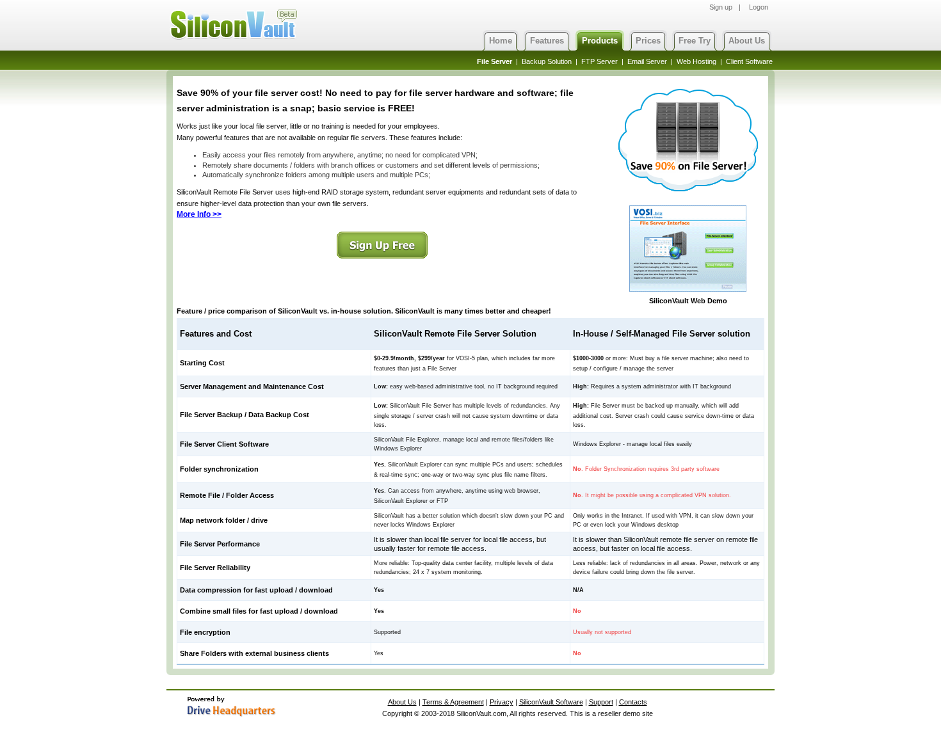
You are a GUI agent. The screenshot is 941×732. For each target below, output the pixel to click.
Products (600, 40)
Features (547, 40)
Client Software (749, 61)
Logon (758, 7)
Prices (648, 40)
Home (500, 40)
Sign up (720, 7)
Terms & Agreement (453, 702)
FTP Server (599, 61)
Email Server (647, 61)
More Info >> (199, 214)
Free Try (695, 40)
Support (601, 702)
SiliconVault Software (551, 702)
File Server (494, 61)
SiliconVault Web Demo (688, 301)
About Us (746, 40)
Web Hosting (696, 61)
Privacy (501, 702)
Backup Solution (547, 61)
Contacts (633, 702)
